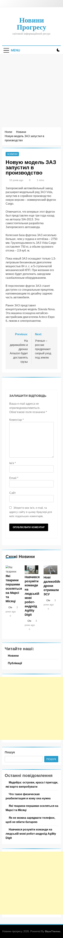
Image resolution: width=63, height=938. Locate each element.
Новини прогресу (31, 23)
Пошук (10, 752)
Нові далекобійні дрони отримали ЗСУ (53, 586)
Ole (10, 607)
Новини (12, 154)
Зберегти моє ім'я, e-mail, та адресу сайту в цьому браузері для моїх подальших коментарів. (30, 512)
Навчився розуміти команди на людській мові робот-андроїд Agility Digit (31, 833)
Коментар (16, 419)
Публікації (15, 663)
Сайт (12, 492)
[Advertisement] (31, 87)
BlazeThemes (52, 931)
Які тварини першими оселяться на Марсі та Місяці (14, 588)
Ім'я (12, 463)
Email (13, 478)
